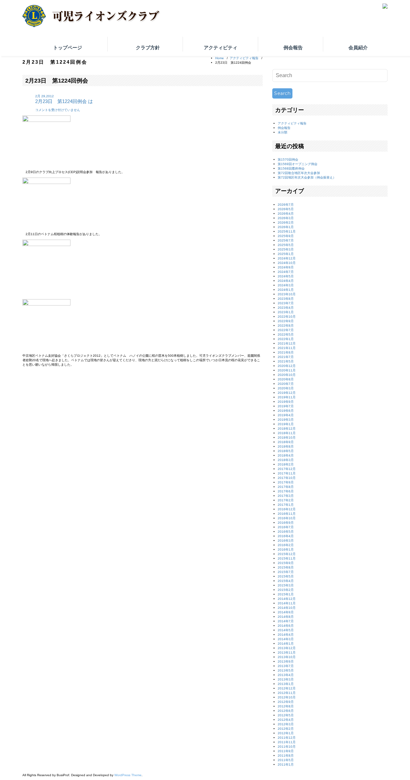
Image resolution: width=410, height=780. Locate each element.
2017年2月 (286, 500)
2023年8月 (286, 298)
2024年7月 (286, 272)
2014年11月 (287, 603)
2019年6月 (286, 410)
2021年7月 (286, 357)
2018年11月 (287, 433)
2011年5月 (286, 760)
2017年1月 (286, 504)
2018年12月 (287, 428)
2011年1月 (286, 764)
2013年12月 (287, 648)
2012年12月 (287, 688)
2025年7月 (286, 240)
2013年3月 (286, 679)
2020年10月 (287, 375)
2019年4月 (286, 415)
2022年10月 (287, 316)
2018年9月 (286, 442)
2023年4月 (286, 307)
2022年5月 (286, 334)
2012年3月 (286, 724)
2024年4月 (286, 281)
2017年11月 (287, 473)
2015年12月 (287, 554)
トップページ (67, 47)
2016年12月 (287, 509)
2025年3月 (286, 249)
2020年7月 (286, 384)
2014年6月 (286, 625)
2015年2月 (286, 590)
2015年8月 (286, 567)
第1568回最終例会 (291, 168)
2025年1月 (286, 254)
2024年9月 (286, 267)
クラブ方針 (148, 47)
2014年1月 (286, 643)
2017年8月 (286, 487)
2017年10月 (287, 478)
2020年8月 (286, 379)
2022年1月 (286, 339)
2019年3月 (286, 419)
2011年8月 (286, 755)
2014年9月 (286, 612)
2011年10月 (287, 746)
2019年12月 (287, 392)
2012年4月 (286, 719)
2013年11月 (287, 652)
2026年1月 (286, 227)
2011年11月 (287, 742)
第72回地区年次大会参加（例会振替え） (307, 177)
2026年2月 (286, 222)
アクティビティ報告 (244, 58)
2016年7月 (286, 527)
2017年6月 (286, 491)
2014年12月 (287, 599)
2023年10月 (287, 294)
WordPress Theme (128, 775)
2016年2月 (286, 545)
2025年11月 (287, 231)
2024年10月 (287, 263)
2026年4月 (286, 213)
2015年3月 (286, 585)
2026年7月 (286, 204)
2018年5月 (286, 451)
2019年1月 (286, 424)
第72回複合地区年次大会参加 (299, 173)
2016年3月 (286, 540)
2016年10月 (287, 518)
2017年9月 (286, 482)
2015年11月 (287, 558)
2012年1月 (286, 733)
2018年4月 (286, 455)
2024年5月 (286, 276)
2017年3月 (286, 495)
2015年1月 (286, 594)
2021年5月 (286, 361)
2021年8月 (286, 352)
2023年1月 (286, 312)
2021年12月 (287, 343)
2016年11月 (287, 513)
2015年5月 (286, 576)
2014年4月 (286, 634)
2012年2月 (286, 728)
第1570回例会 (288, 159)
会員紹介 (358, 47)
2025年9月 (286, 236)
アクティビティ (220, 47)
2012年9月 (286, 702)
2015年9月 (286, 563)
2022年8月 (286, 325)
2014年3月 (286, 639)
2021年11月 (287, 348)
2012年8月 (286, 706)
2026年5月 (286, 209)
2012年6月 (286, 710)
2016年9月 (286, 522)
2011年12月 (287, 737)
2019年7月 (286, 406)
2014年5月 (286, 630)
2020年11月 (287, 370)
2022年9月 (286, 321)
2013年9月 (286, 661)
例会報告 (293, 47)
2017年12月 (287, 469)
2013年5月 (286, 670)
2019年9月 (286, 401)
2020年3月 (286, 388)
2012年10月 (287, 697)
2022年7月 (286, 330)
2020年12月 (287, 366)
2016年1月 (286, 549)
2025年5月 (286, 245)
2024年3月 (286, 285)
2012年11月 (287, 693)
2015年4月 (286, 581)
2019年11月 (287, 397)
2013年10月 (287, 657)
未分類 (282, 132)
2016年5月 (286, 531)
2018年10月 (287, 437)
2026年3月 (286, 218)
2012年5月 (286, 715)
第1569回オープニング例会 (297, 164)
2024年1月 (286, 289)
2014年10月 (287, 607)
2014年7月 (286, 621)
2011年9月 (286, 751)
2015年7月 (286, 572)
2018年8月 (286, 446)
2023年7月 (286, 303)
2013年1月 (286, 684)
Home (219, 58)
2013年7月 (286, 666)
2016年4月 (286, 536)
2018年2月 (286, 464)
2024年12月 (287, 258)
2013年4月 (286, 675)
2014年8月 (286, 616)
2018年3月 (286, 460)
